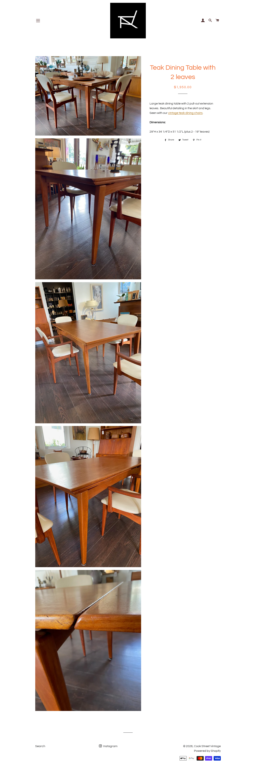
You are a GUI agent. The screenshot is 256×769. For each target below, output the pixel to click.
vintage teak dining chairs (185, 112)
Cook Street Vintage (207, 746)
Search (40, 746)
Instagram (110, 746)
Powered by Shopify (207, 750)
